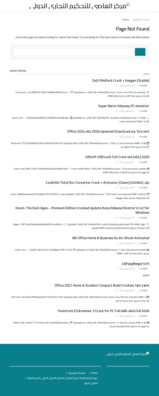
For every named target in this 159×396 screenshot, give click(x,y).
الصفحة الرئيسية (77, 373)
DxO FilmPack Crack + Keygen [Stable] (120, 80)
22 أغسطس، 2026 (127, 111)
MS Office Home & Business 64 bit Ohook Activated (110, 238)
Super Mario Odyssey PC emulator (123, 106)
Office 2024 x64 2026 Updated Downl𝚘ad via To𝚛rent (108, 131)
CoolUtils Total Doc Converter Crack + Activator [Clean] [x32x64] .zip (97, 182)
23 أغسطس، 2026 (127, 85)
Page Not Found (141, 19)
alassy (144, 85)
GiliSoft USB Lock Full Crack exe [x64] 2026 (117, 157)
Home (126, 19)
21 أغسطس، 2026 (127, 162)
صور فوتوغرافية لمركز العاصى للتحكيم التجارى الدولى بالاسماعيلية (62, 378)
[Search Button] (140, 52)
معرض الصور (91, 383)
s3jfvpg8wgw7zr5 (135, 263)
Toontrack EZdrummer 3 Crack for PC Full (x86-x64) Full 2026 (103, 311)
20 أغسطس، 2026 (127, 218)
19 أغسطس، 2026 (127, 316)
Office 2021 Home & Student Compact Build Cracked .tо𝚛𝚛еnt (101, 285)
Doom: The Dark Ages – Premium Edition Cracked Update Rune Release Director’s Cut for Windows (82, 210)
